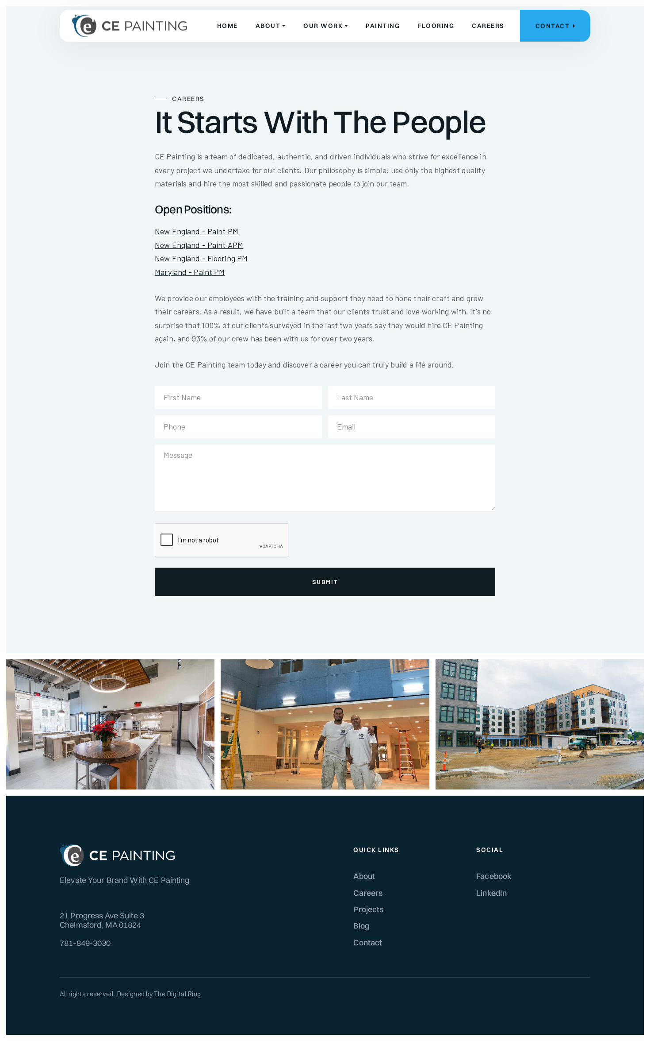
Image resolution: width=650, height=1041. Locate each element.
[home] (129, 26)
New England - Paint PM (196, 231)
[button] (271, 26)
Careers (367, 893)
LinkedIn (491, 893)
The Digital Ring (177, 993)
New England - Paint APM (199, 245)
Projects (368, 909)
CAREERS (488, 26)
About (364, 876)
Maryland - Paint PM (190, 272)
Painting (383, 26)
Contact (367, 942)
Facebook (494, 876)
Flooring (435, 26)
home (227, 26)
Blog (361, 926)
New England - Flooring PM (201, 258)
